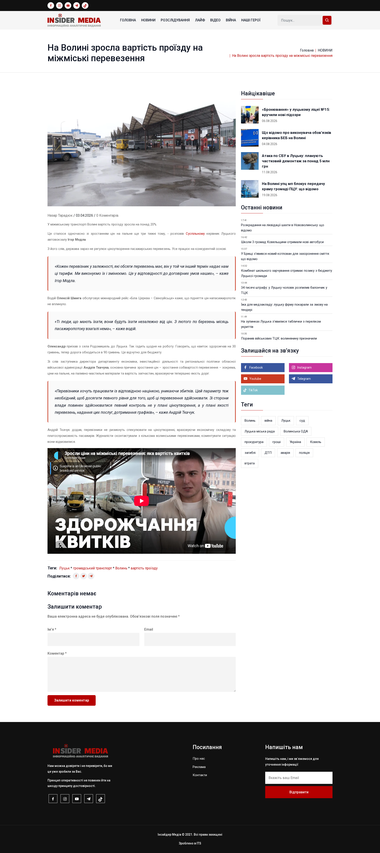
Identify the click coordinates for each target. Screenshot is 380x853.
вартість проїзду (144, 568)
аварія (285, 453)
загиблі (250, 453)
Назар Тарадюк (60, 215)
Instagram (304, 367)
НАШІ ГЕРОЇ (250, 20)
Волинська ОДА (296, 431)
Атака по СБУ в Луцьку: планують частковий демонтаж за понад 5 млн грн (296, 160)
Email (148, 629)
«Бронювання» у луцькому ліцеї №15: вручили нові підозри (296, 112)
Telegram (304, 378)
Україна (295, 442)
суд (302, 421)
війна (268, 421)
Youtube (255, 378)
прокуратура (254, 442)
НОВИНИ (148, 20)
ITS (199, 843)
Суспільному (195, 234)
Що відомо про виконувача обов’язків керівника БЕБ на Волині (296, 135)
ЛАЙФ (200, 20)
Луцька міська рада (260, 431)
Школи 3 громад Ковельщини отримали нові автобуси (282, 242)
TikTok (253, 390)
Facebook (256, 367)
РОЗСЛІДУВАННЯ (175, 20)
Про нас (199, 759)
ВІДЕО (215, 20)
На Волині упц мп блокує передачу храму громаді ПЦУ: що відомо (293, 186)
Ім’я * (52, 629)
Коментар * (57, 653)
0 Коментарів (107, 215)
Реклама (199, 767)
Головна (128, 20)
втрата (250, 463)
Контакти (200, 775)
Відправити (299, 792)
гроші (276, 442)
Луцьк (64, 568)
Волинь (121, 568)
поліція (304, 453)
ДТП (268, 453)
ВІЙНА (231, 20)
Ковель (315, 442)
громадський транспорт (92, 568)
